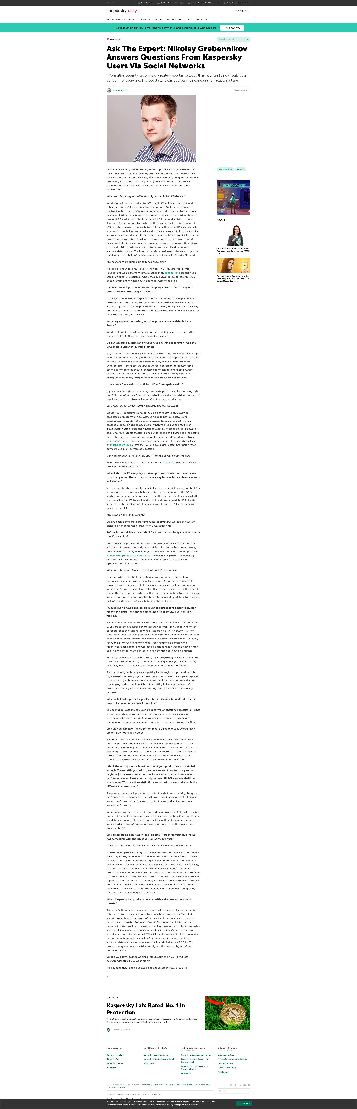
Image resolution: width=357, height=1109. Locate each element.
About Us (120, 1094)
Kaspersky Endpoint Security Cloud (159, 1059)
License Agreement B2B (116, 1087)
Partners (128, 1094)
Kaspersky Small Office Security (157, 1055)
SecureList (169, 462)
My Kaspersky (242, 11)
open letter (171, 272)
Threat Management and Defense (232, 1059)
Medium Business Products (194, 1048)
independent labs (120, 444)
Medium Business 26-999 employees (206, 3)
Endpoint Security (225, 1063)
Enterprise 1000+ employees (237, 3)
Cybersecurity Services (227, 1055)
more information (191, 1105)
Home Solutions (114, 1048)
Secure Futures (202, 19)
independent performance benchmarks (130, 555)
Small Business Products (155, 1048)
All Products (149, 1063)
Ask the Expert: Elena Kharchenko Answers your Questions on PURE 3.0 (233, 251)
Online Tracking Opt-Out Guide (164, 1085)
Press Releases (156, 1094)
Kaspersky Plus (113, 1059)
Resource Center (173, 19)
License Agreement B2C (203, 1085)
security (240, 169)
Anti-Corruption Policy (185, 1085)
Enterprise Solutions (227, 1048)
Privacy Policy (146, 1085)
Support (158, 19)
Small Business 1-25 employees (172, 3)
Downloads (145, 19)
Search (247, 39)
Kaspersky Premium (115, 1063)
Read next (113, 998)
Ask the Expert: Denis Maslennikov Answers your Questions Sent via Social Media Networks (233, 278)
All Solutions (112, 1068)
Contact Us (110, 1094)
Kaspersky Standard (115, 1055)
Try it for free (232, 28)
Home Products (147, 3)
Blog (187, 19)
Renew (132, 19)
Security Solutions (115, 19)
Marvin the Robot (120, 90)
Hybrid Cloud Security (227, 1068)
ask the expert (115, 39)
